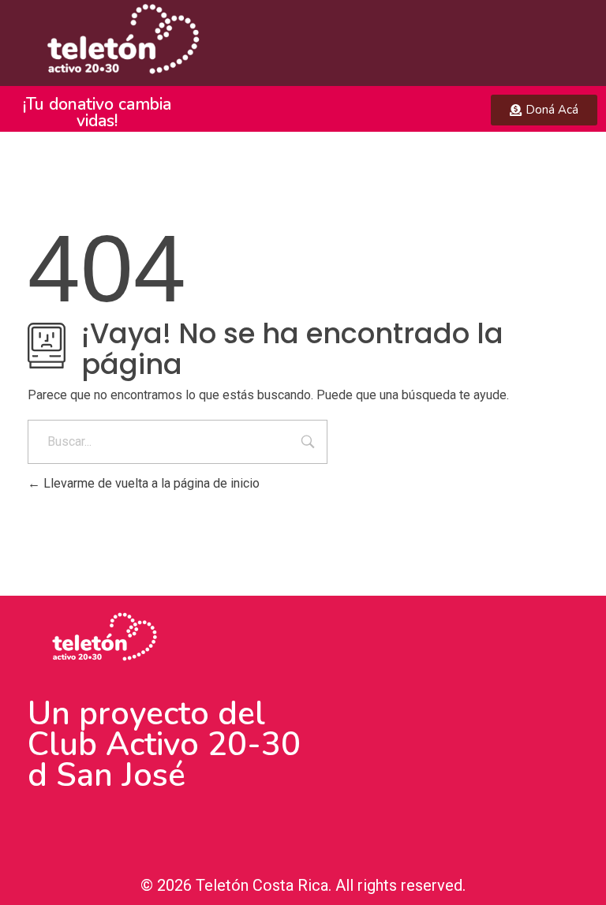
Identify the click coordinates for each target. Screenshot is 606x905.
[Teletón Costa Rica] (117, 43)
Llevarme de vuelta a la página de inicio (150, 483)
